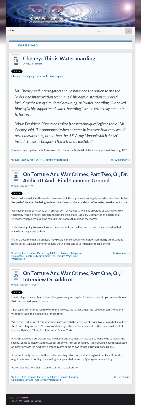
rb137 (28, 63)
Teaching (38, 63)
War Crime (72, 255)
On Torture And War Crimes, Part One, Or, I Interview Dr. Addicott (73, 276)
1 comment (123, 377)
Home (11, 30)
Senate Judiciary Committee (40, 255)
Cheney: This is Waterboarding (59, 58)
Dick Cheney (22, 159)
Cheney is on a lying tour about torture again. (37, 76)
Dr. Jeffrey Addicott (48, 253)
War (32, 185)
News (33, 284)
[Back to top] (133, 397)
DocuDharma (70, 12)
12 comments (122, 159)
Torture (48, 159)
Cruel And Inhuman (25, 253)
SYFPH (39, 159)
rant (32, 159)
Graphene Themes (32, 400)
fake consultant (21, 185)
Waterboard (61, 159)
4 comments (123, 253)
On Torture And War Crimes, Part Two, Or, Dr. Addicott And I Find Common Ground (75, 177)
